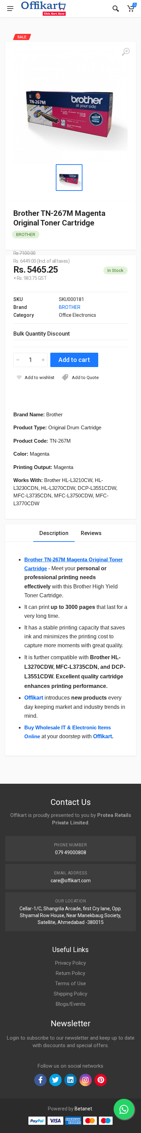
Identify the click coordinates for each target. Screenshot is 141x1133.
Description (53, 533)
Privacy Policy (70, 963)
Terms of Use (70, 983)
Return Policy (70, 973)
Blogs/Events (71, 1004)
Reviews (91, 533)
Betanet (83, 1108)
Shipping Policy (70, 994)
